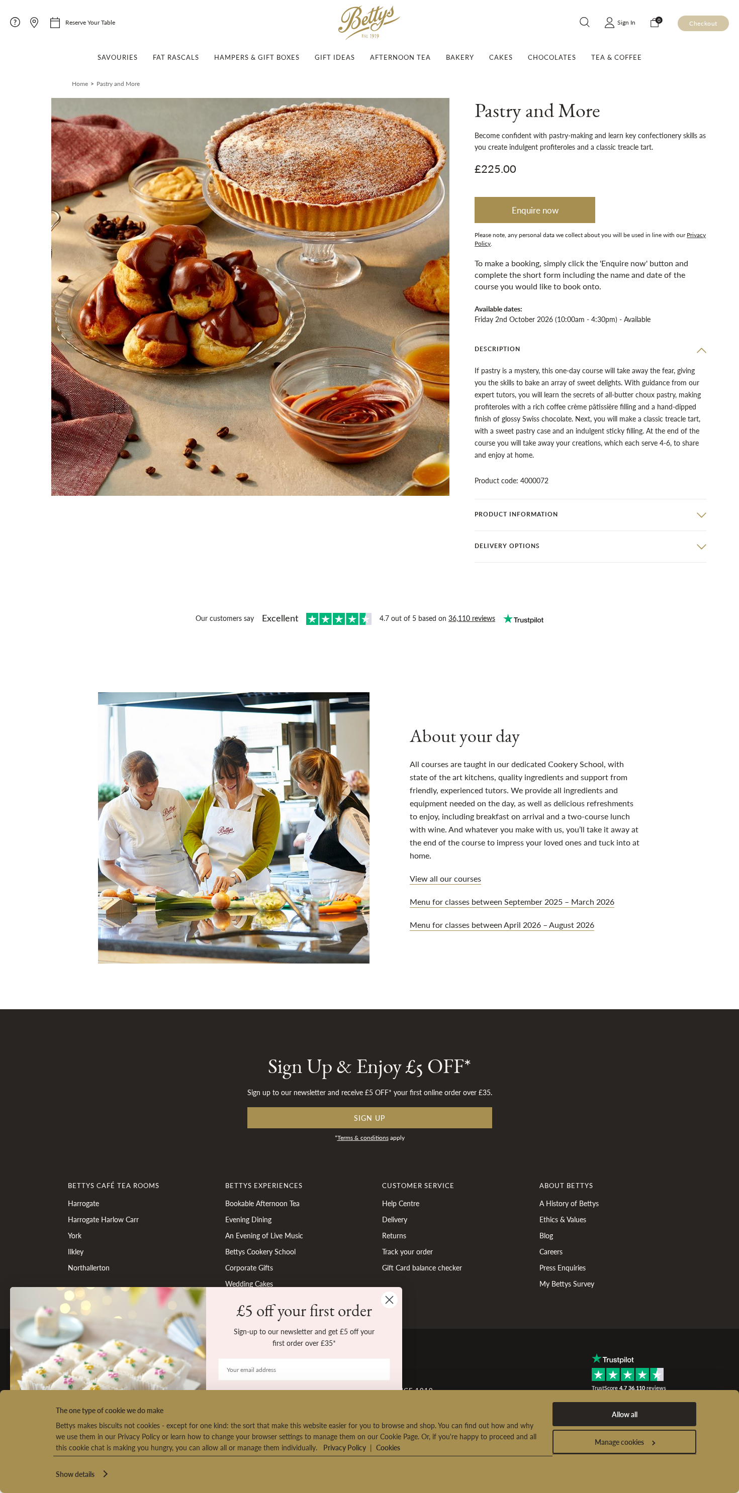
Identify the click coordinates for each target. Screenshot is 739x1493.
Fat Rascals (176, 57)
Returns (394, 1235)
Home (80, 83)
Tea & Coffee (616, 57)
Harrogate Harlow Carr (103, 1219)
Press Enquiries (562, 1267)
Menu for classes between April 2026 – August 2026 (502, 924)
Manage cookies (619, 1442)
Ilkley (75, 1251)
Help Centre (400, 1203)
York (74, 1235)
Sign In (626, 22)
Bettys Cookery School (260, 1251)
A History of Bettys (569, 1203)
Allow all (624, 1414)
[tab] (590, 349)
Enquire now (535, 210)
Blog (546, 1235)
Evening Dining (248, 1219)
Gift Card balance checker (422, 1267)
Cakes (501, 57)
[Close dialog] (389, 1300)
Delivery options (507, 546)
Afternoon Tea (400, 57)
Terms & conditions (363, 1137)
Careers (551, 1251)
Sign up (369, 1118)
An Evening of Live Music (264, 1235)
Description (497, 349)
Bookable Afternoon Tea (262, 1203)
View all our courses (445, 878)
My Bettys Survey (566, 1283)
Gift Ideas (335, 57)
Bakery (460, 57)
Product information (516, 514)
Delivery (394, 1219)
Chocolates (552, 57)
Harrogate (83, 1203)
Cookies (388, 1447)
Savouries (118, 57)
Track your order (407, 1251)
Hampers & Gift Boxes (257, 57)
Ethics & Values (562, 1219)
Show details (75, 1474)
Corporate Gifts (249, 1267)
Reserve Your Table (90, 22)
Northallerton (89, 1267)
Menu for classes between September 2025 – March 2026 (512, 901)
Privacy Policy (344, 1447)
